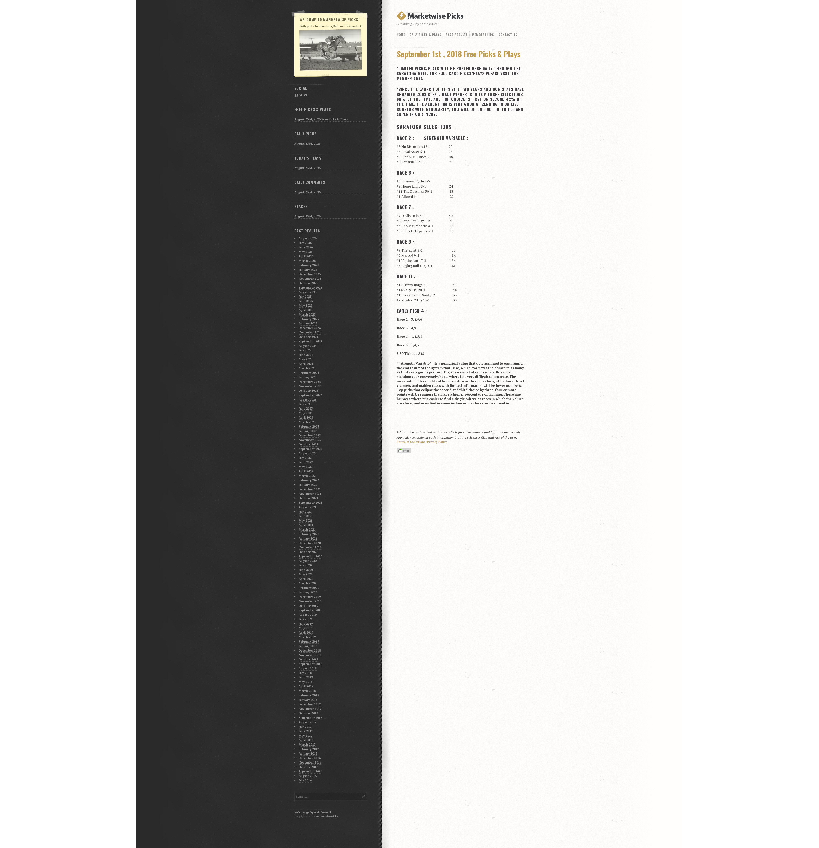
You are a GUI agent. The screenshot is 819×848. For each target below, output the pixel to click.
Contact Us (508, 34)
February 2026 (309, 265)
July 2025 (305, 296)
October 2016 (308, 767)
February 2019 (309, 641)
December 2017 (310, 704)
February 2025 (309, 319)
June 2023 (306, 408)
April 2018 (306, 686)
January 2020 (308, 592)
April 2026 (306, 256)
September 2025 (310, 287)
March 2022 (307, 476)
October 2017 (308, 713)
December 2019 (310, 597)
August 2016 (308, 776)
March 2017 (307, 744)
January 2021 (308, 538)
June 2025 (306, 301)
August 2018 (308, 668)
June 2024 (306, 355)
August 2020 (308, 561)
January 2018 (308, 700)
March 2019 (307, 637)
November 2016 (310, 762)
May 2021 (305, 520)
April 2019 (306, 632)
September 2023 (310, 395)
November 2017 (310, 709)
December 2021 (310, 489)
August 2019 (308, 614)
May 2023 (305, 413)
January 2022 (308, 485)
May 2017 (305, 735)
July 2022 (305, 458)
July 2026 (305, 243)
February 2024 (309, 373)
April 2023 (306, 417)
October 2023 (308, 390)
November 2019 (310, 601)
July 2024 (305, 350)
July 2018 (305, 673)
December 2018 (310, 650)
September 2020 (310, 556)
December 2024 (310, 328)
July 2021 (305, 511)
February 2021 (309, 534)
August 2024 (308, 346)
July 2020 (305, 565)
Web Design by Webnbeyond (312, 812)
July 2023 (305, 404)
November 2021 (310, 494)
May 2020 (305, 574)
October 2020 (308, 552)
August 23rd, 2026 (307, 143)
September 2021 (310, 502)
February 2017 (309, 749)
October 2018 (308, 659)
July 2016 (305, 780)
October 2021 (308, 498)
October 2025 (308, 283)
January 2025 (308, 323)
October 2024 (308, 337)
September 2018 (310, 664)
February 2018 (309, 695)
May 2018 (305, 682)
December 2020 (310, 543)
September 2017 (310, 718)
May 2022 (305, 467)
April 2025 (306, 310)
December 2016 (310, 758)
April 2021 (306, 525)
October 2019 (308, 606)
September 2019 (310, 610)
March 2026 (307, 261)
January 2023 (308, 431)
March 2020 (307, 583)
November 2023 (310, 386)
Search (363, 796)
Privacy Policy (437, 442)
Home (401, 34)
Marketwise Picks (327, 816)
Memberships (483, 34)
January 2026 (308, 270)
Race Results (457, 34)
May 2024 (305, 359)
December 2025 (310, 274)
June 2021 (306, 516)
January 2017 (308, 753)
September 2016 (310, 771)
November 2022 (310, 440)
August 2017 (308, 722)
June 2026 (306, 247)
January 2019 (308, 646)
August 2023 (308, 399)
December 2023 (310, 382)
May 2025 (305, 305)
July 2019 (305, 619)
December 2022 (310, 435)
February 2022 (309, 480)
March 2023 (307, 422)
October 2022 (308, 444)
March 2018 (307, 691)
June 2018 (306, 677)
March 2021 (307, 529)
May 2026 (305, 252)
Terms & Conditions (411, 442)
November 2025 (310, 278)
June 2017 (306, 731)
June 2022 (306, 462)
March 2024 (307, 368)
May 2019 (305, 628)
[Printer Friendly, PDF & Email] (404, 451)
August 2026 (308, 238)
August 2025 (308, 292)
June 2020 (306, 570)
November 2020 (310, 547)
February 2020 (309, 588)
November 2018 (310, 655)
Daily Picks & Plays (425, 34)
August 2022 (308, 453)
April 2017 (306, 740)
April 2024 (306, 364)
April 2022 (306, 471)
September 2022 (310, 449)
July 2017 (305, 726)
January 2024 (308, 377)
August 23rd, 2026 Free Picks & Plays (321, 119)
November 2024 (310, 332)
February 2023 (309, 426)
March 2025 (307, 314)
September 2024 (310, 341)
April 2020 (306, 579)
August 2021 (308, 507)
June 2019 (306, 623)
